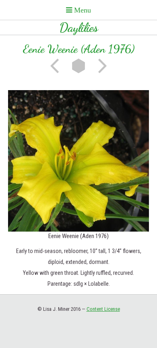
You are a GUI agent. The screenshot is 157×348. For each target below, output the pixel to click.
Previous (57, 66)
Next (100, 66)
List (78, 66)
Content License (103, 309)
